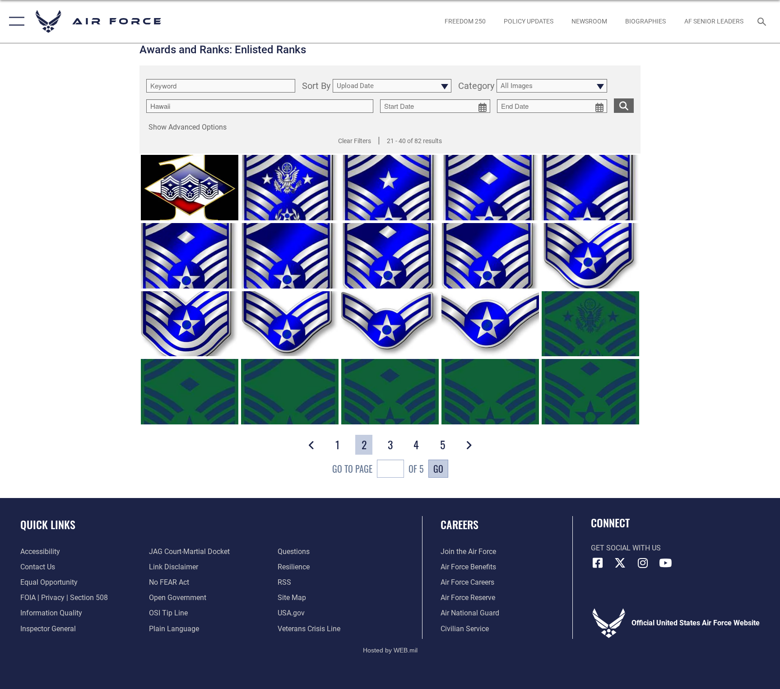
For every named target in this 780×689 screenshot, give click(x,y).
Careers (459, 524)
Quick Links (47, 524)
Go (438, 468)
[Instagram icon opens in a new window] (643, 563)
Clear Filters (354, 140)
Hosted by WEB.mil (390, 650)
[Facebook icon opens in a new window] (597, 563)
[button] (14, 21)
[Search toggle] (763, 21)
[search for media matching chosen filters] (624, 105)
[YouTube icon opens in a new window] (665, 563)
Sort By (316, 86)
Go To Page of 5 (378, 468)
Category (476, 86)
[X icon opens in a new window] (620, 563)
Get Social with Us (626, 548)
